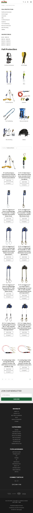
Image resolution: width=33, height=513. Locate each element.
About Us (16, 411)
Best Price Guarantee (16, 415)
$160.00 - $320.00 (6, 39)
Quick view (8, 180)
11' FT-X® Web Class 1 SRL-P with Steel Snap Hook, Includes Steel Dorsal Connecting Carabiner (24, 176)
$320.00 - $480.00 (6, 41)
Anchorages (5, 14)
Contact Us (16, 413)
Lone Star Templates (19, 507)
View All (16, 471)
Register (19, 419)
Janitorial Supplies (16, 433)
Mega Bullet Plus (16, 463)
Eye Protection (16, 441)
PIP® (16, 456)
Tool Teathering (5, 23)
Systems (4, 21)
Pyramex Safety (16, 454)
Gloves (16, 429)
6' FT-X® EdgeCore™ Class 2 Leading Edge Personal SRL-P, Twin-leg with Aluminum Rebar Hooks (8, 288)
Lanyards (4, 16)
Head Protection (16, 431)
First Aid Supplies (16, 437)
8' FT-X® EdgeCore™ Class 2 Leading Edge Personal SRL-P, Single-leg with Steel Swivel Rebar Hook (9, 213)
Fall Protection (16, 439)
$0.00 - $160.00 (5, 37)
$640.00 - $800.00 (6, 45)
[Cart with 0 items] (27, 2)
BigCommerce (19, 505)
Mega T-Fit (16, 465)
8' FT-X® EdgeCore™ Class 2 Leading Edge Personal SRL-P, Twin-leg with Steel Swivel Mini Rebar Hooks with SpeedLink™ (24, 250)
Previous (2, 511)
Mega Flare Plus (16, 469)
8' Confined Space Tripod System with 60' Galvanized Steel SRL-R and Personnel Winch (9, 175)
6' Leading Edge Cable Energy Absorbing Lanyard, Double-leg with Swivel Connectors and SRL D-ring (9, 363)
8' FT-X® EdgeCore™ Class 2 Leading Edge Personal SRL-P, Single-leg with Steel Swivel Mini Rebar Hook (24, 213)
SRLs (3, 18)
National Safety (16, 467)
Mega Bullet (16, 461)
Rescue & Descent (6, 25)
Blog (16, 417)
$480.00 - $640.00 (6, 43)
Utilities (3, 29)
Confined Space (6, 20)
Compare (8, 183)
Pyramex (16, 458)
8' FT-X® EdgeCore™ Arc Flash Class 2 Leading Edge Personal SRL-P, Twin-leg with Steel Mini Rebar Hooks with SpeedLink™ (24, 289)
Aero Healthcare (16, 452)
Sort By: (4, 148)
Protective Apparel (16, 435)
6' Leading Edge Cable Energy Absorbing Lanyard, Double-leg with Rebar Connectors (24, 362)
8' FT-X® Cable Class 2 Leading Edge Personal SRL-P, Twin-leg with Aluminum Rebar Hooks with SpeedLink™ (9, 326)
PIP (16, 459)
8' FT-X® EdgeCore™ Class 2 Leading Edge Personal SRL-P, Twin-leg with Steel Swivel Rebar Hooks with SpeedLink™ (8, 250)
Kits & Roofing (5, 27)
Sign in (13, 419)
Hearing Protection (16, 443)
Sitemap (16, 421)
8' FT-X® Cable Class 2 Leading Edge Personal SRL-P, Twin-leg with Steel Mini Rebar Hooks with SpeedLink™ (24, 326)
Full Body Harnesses (6, 12)
